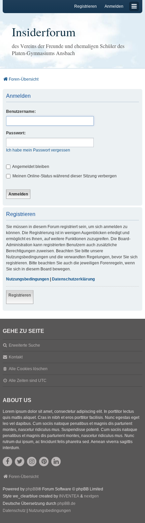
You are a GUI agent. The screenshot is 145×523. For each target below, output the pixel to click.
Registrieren (19, 295)
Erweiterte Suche (24, 345)
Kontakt (16, 357)
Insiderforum (44, 32)
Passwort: (16, 133)
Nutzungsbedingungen (27, 279)
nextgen (91, 496)
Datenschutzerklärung (73, 279)
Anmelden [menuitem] (114, 6)
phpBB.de (66, 503)
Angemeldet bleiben (30, 166)
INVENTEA (69, 496)
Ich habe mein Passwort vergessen (38, 150)
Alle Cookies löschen (28, 368)
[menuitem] (14, 511)
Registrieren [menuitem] (85, 6)
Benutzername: (21, 111)
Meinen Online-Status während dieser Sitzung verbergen (64, 176)
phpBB (32, 489)
